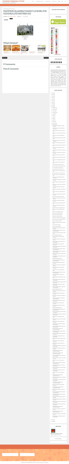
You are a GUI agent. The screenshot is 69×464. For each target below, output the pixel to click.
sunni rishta (59, 84)
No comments (25, 16)
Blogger (60, 438)
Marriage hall (63, 76)
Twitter (59, 1)
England (62, 71)
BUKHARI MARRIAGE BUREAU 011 (57, 307)
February (54, 123)
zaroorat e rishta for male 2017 (57, 220)
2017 (52, 106)
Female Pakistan (56, 72)
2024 (52, 96)
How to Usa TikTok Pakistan (57, 73)
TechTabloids (46, 462)
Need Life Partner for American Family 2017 (58, 219)
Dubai (60, 71)
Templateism (42, 462)
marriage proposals (57, 79)
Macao (61, 74)
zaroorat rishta (53, 85)
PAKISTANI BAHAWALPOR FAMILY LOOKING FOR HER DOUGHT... (58, 231)
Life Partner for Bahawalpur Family (57, 211)
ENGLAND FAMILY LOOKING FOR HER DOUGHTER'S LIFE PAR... (57, 387)
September (54, 112)
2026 (52, 93)
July (53, 115)
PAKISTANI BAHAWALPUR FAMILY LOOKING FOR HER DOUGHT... (58, 392)
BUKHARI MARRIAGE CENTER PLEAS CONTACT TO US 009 (57, 329)
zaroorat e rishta (58, 85)
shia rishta (55, 84)
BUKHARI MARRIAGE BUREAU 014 (57, 235)
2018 (52, 105)
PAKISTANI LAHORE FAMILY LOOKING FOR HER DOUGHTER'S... (58, 260)
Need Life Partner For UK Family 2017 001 (58, 207)
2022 (52, 99)
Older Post (46, 57)
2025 (52, 94)
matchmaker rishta (54, 80)
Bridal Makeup (56, 69)
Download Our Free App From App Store (58, 71)
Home (33, 1)
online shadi (53, 82)
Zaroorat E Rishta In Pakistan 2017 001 (58, 196)
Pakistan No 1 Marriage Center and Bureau (58, 217)
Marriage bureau (57, 76)
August (54, 113)
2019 (52, 103)
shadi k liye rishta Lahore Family (57, 216)
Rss (62, 1)
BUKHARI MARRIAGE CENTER (13, 1)
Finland (60, 72)
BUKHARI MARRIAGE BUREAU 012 (57, 289)
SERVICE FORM (48, 1)
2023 (52, 97)
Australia (52, 69)
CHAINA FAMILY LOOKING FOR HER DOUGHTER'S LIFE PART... (57, 382)
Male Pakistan (12, 8)
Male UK (61, 75)
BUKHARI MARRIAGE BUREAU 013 (57, 258)
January (54, 124)
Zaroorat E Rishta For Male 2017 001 (57, 167)
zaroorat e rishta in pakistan (56, 226)
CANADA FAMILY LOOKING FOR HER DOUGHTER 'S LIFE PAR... (57, 353)
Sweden (59, 78)
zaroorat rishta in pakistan (56, 224)
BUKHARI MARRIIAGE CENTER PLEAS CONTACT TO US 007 (57, 412)
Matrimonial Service (55, 77)
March (54, 121)
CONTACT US (54, 1)
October (54, 110)
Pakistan (61, 77)
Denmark (60, 70)
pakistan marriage (58, 82)
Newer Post (5, 57)
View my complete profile (56, 434)
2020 (52, 102)
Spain (54, 78)
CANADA (59, 69)
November (54, 109)
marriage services (63, 79)
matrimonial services (54, 81)
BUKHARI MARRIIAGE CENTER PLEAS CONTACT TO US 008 (57, 407)
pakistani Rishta (63, 82)
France (63, 72)
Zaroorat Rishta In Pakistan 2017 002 (57, 169)
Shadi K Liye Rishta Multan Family (57, 213)
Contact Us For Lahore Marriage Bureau (58, 70)
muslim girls (59, 81)
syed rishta (64, 84)
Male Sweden (57, 75)
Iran (56, 74)
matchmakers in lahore (62, 80)
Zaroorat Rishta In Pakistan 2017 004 (57, 164)
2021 (52, 100)
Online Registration (39, 1)
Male (62, 74)
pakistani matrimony (54, 83)
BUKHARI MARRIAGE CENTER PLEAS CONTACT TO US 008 (57, 351)
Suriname (56, 78)
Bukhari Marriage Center (11, 16)
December (54, 107)
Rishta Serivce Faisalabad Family (57, 214)
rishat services (60, 83)
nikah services (64, 81)
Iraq (58, 74)
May (53, 118)
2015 (52, 421)
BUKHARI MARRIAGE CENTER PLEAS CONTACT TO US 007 (57, 375)
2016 (52, 419)
